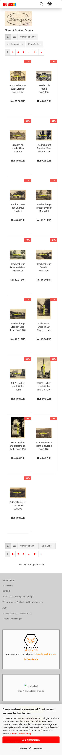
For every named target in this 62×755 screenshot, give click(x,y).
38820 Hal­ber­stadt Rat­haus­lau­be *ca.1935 (18, 445)
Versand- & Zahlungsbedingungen (18, 596)
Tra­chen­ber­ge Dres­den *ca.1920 (44, 267)
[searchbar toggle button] (41, 4)
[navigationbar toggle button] (58, 4)
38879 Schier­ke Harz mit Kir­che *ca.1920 (44, 445)
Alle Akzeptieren (31, 740)
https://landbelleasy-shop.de (31, 691)
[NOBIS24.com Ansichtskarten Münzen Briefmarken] (8, 4)
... (29, 52)
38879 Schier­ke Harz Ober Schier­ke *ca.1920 (18, 505)
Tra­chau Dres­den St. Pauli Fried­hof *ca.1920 (18, 208)
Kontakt (6, 591)
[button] (8, 37)
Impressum (7, 585)
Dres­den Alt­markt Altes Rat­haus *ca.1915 (18, 148)
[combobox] (28, 37)
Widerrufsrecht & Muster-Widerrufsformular (22, 602)
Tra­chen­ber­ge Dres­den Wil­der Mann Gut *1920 (44, 208)
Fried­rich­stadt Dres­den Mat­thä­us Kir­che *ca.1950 (44, 148)
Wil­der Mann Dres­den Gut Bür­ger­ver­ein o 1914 (44, 327)
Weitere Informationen (31, 748)
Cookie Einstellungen (12, 618)
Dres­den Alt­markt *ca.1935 (44, 88)
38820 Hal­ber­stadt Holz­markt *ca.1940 (18, 386)
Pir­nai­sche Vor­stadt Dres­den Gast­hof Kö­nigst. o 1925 (18, 89)
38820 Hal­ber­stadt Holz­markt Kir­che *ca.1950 (44, 386)
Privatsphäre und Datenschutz (16, 613)
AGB (4, 608)
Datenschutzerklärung (20, 733)
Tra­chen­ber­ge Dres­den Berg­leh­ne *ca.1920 (18, 326)
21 (35, 52)
